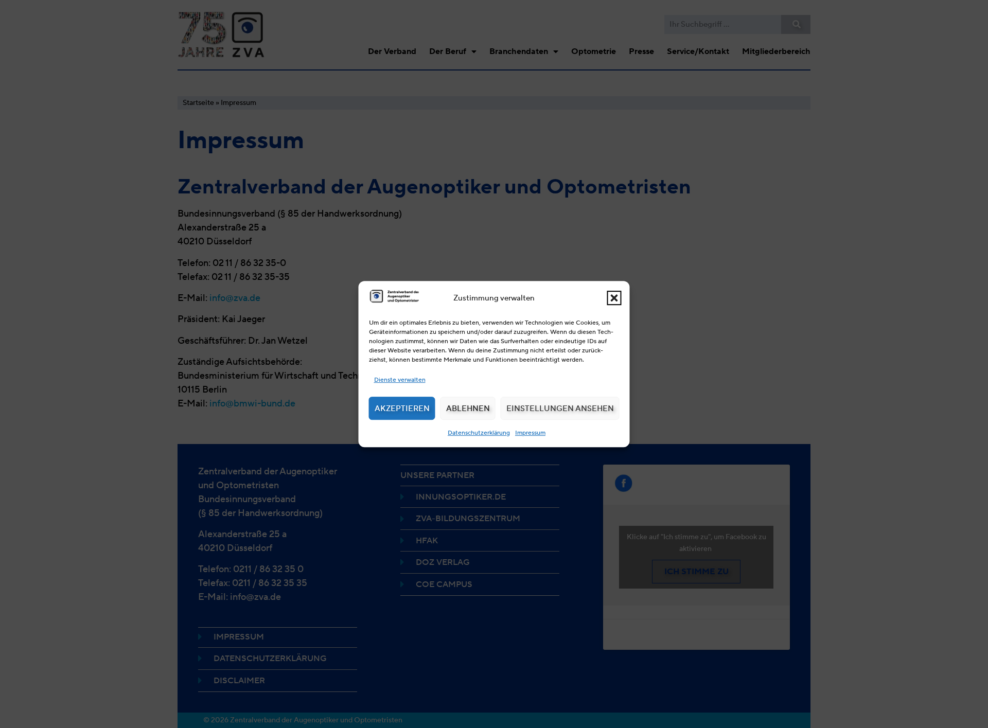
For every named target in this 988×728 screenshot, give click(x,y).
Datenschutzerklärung (479, 432)
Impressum (530, 432)
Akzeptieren (402, 408)
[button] (614, 298)
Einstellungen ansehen (560, 408)
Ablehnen (468, 408)
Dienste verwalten (400, 379)
